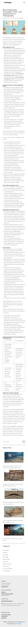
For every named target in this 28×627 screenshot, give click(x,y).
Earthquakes (6, 550)
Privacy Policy (4, 616)
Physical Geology (7, 564)
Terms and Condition (6, 614)
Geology (5, 552)
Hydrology (5, 554)
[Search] (23, 441)
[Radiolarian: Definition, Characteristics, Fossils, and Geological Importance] (14, 457)
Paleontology (6, 559)
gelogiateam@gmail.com (7, 601)
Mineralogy (5, 557)
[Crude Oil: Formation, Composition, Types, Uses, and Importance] (14, 493)
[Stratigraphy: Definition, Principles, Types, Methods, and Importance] (14, 475)
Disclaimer (3, 618)
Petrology (5, 561)
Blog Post (3, 592)
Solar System (6, 566)
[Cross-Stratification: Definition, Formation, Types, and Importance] (14, 512)
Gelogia (5, 18)
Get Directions (4, 586)
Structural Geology (19, 18)
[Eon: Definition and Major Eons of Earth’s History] (14, 530)
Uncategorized (6, 570)
